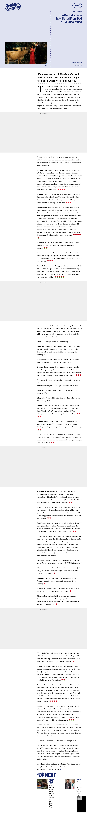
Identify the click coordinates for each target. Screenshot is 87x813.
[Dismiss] (84, 797)
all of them (54, 745)
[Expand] (78, 797)
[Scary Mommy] (13, 7)
